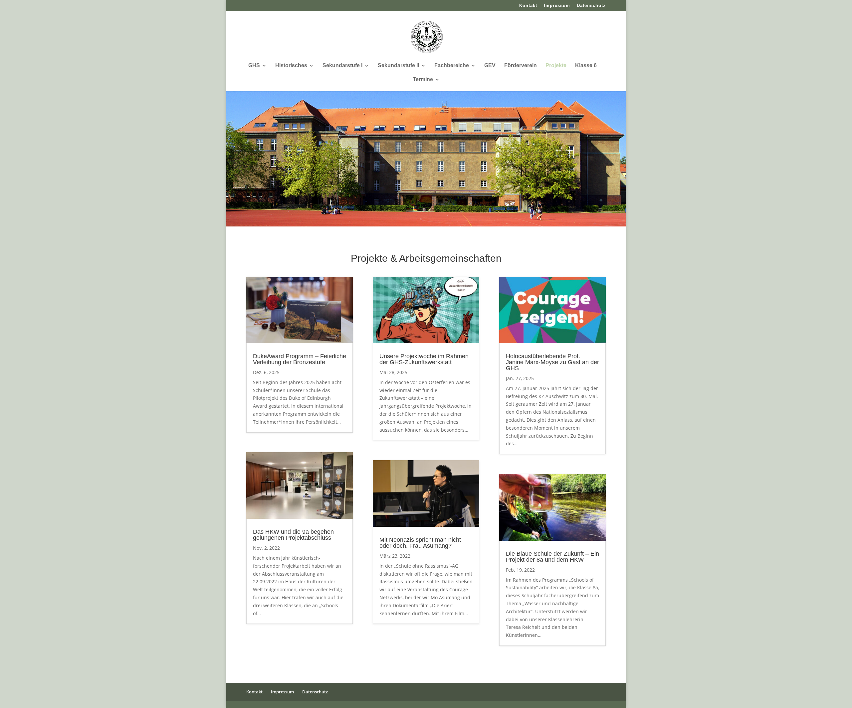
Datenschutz (591, 5)
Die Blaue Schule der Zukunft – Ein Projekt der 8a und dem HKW (552, 556)
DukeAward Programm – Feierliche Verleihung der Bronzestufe (299, 359)
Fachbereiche (451, 65)
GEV (490, 65)
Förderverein (520, 65)
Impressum (557, 5)
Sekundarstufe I (342, 65)
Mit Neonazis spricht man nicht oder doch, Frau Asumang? (420, 542)
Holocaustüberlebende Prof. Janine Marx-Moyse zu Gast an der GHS (552, 362)
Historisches (291, 65)
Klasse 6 (586, 65)
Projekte (555, 65)
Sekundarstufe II (398, 65)
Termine (423, 79)
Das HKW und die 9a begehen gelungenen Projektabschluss (293, 534)
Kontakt (528, 5)
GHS (254, 65)
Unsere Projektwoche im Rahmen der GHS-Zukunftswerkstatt (424, 359)
